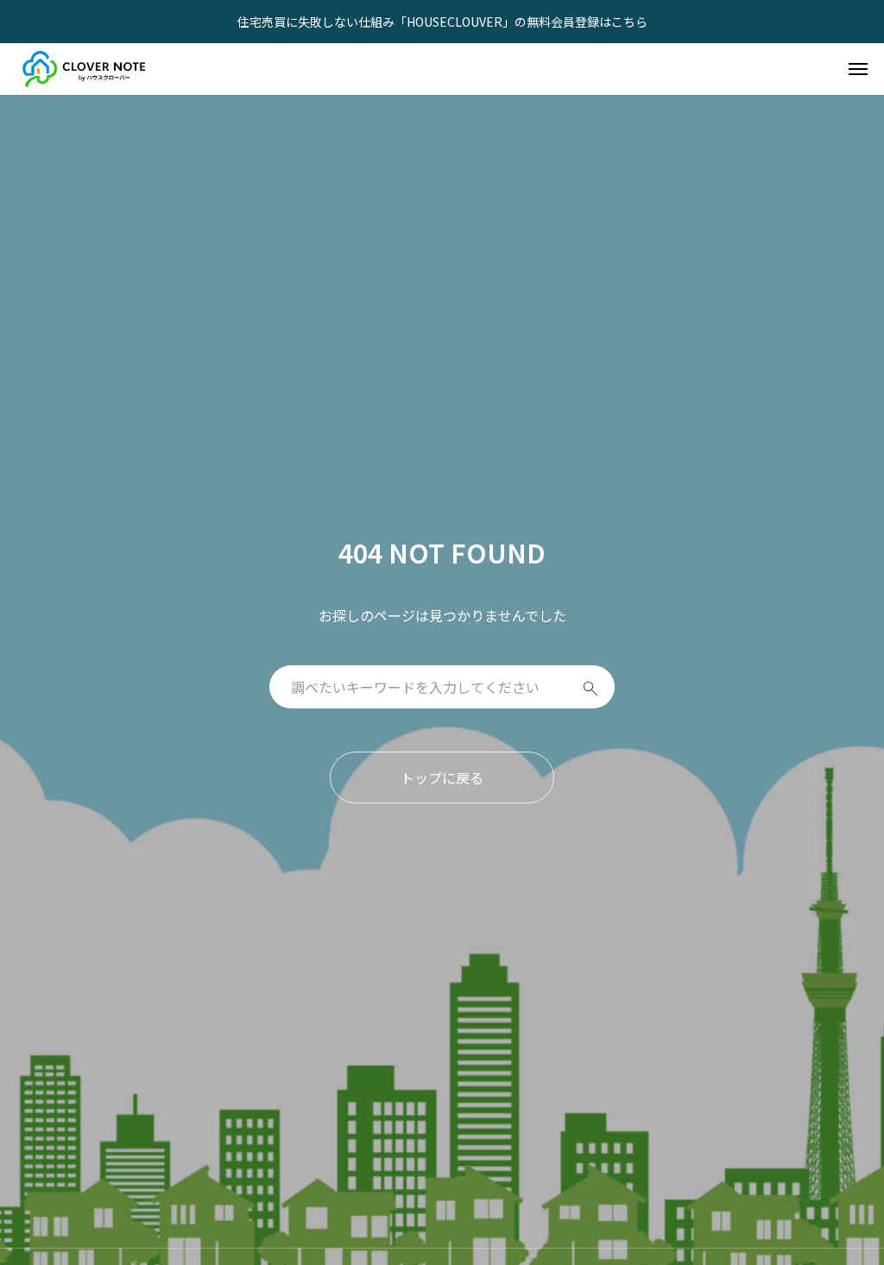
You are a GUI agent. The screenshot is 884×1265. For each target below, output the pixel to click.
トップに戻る (442, 777)
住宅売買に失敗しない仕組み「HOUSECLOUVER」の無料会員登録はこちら (442, 21)
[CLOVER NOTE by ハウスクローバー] (85, 69)
